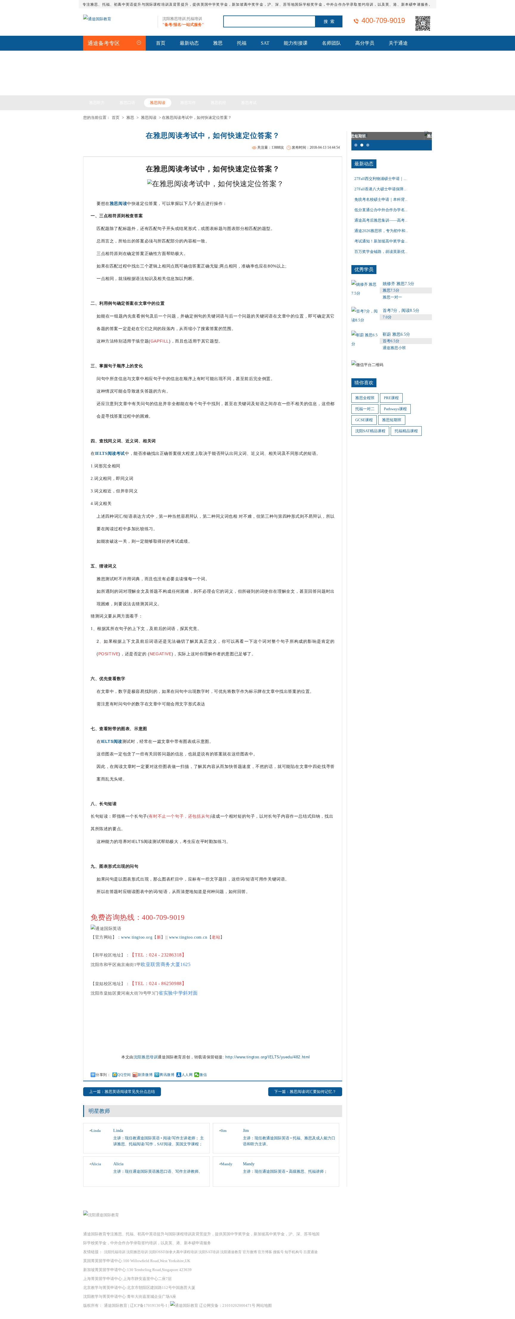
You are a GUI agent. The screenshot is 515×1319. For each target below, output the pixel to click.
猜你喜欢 (363, 382)
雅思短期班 (391, 420)
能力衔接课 (296, 43)
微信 (203, 1075)
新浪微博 (145, 1075)
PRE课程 (391, 398)
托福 (241, 43)
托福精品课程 (406, 431)
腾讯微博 (166, 1075)
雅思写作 (188, 102)
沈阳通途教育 (231, 1252)
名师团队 (331, 43)
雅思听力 (97, 102)
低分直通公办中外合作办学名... (380, 210)
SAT (265, 43)
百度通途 (310, 1252)
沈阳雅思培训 (146, 1057)
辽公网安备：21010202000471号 (227, 1305)
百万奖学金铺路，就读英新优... (380, 251)
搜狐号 (278, 1252)
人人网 (187, 1075)
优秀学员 (363, 269)
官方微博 (250, 1252)
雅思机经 (218, 102)
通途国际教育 (115, 1305)
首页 (160, 43)
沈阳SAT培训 (208, 1252)
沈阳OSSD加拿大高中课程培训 (173, 1252)
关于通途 (398, 43)
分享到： (103, 1075)
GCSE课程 (364, 420)
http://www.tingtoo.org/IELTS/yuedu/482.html (267, 1057)
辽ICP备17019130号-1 (148, 1305)
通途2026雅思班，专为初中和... (381, 230)
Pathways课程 (395, 409)
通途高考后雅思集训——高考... (380, 220)
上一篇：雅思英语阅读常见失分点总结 (122, 1091)
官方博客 (265, 1252)
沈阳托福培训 (114, 1252)
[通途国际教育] (97, 19)
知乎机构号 (294, 1252)
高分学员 (364, 43)
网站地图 (264, 1305)
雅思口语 (127, 102)
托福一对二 (365, 409)
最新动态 (189, 43)
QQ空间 (124, 1075)
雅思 (218, 43)
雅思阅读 (157, 102)
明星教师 (99, 1111)
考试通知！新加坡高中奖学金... (380, 241)
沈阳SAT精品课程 (370, 431)
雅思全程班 (365, 398)
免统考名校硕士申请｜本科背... (380, 199)
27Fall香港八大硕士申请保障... (380, 189)
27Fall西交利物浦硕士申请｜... (380, 178)
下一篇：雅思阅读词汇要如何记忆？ (305, 1091)
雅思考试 (249, 102)
